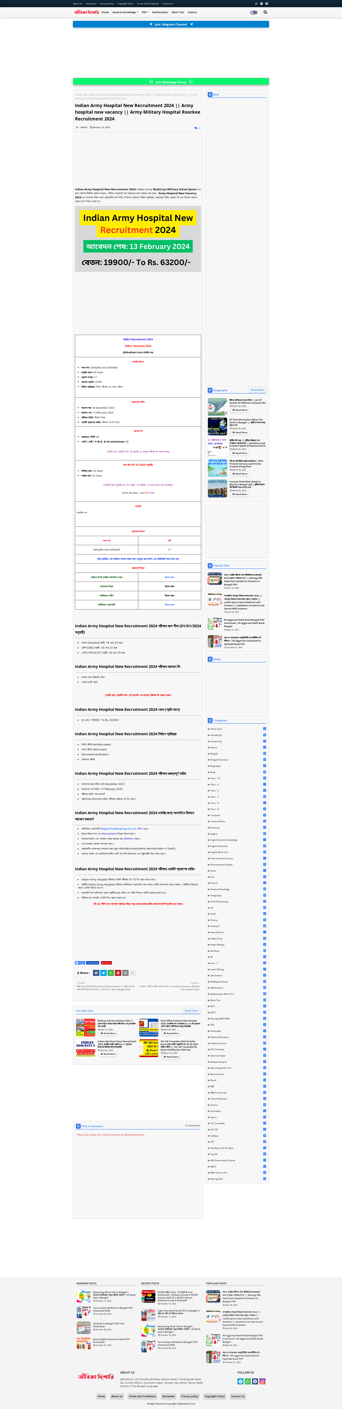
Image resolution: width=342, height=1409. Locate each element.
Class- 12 (238, 809)
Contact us (168, 3)
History (238, 920)
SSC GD (237, 1129)
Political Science (238, 1043)
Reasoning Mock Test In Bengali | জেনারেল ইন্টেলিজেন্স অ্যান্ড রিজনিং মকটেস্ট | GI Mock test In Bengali (114, 1295)
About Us (78, 3)
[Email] (125, 973)
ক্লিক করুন (169, 577)
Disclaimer (91, 3)
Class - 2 (237, 784)
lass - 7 (237, 963)
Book (238, 772)
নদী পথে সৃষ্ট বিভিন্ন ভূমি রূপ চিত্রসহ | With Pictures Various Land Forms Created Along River (246, 464)
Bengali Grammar (238, 759)
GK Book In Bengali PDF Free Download (108, 1325)
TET (238, 1141)
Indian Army (238, 938)
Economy (237, 827)
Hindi (237, 913)
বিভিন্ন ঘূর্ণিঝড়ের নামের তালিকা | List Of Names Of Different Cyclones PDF (247, 401)
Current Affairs (238, 821)
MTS (237, 1006)
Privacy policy (189, 1396)
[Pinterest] (118, 973)
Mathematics (160, 12)
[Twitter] (103, 973)
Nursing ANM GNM (237, 1018)
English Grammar (238, 846)
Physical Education (238, 1037)
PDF (144, 12)
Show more (191, 1010)
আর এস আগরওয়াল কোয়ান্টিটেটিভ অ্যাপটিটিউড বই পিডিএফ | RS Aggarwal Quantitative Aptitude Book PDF (242, 640)
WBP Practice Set (238, 1172)
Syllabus (238, 1135)
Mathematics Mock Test (238, 994)
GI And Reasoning (238, 901)
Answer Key (237, 741)
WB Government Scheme (238, 1160)
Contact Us (238, 1396)
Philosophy (237, 1031)
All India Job (92, 962)
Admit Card (237, 728)
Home (105, 12)
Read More (110, 1033)
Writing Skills (238, 1178)
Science (192, 12)
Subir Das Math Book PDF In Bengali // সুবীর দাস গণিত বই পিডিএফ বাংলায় (179, 1312)
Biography (237, 765)
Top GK (237, 1154)
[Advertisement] (171, 53)
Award (237, 747)
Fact (238, 876)
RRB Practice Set (238, 1092)
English (238, 833)
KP (238, 956)
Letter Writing (238, 969)
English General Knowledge (237, 839)
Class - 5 (237, 790)
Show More (257, 390)
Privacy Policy (107, 3)
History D (238, 926)
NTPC (238, 1012)
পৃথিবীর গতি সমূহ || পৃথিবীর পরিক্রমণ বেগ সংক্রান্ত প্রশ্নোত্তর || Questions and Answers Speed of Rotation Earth (247, 443)
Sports (238, 1117)
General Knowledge (124, 12)
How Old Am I (237, 932)
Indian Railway (237, 944)
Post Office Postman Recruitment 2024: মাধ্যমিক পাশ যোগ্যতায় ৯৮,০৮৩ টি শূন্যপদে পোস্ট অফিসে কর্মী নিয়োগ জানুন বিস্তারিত (180, 1023)
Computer (237, 815)
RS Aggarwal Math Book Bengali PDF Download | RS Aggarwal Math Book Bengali (244, 623)
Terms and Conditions (148, 3)
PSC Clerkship (237, 1049)
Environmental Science (237, 858)
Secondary (237, 1111)
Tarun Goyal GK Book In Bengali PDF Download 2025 (113, 1309)
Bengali (238, 753)
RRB (237, 1086)
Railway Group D (237, 1061)
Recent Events (238, 1074)
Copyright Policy (125, 3)
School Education (237, 1098)
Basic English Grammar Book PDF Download (111, 1340)
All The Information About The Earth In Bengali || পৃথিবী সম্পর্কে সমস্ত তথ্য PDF (247, 422)
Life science (237, 975)
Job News (89, 94)
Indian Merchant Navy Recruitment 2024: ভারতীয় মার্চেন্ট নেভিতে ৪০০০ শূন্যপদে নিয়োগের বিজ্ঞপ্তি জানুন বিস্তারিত (117, 1044)
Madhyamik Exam (238, 981)
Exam (237, 870)
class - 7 (238, 796)
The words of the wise (237, 1148)
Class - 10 (238, 778)
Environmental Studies (238, 864)
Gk (238, 907)
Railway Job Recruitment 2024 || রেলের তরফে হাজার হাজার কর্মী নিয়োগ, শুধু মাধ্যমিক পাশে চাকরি (117, 1023)
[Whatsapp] (111, 973)
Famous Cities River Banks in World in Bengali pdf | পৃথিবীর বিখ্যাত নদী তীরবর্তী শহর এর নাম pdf (247, 484)
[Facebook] (96, 973)
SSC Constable (237, 1123)
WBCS (237, 1166)
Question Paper (238, 1055)
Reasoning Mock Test (238, 1067)
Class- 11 (237, 803)
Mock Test (178, 12)
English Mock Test (238, 852)
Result (238, 1080)
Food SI (237, 883)
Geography (238, 895)
